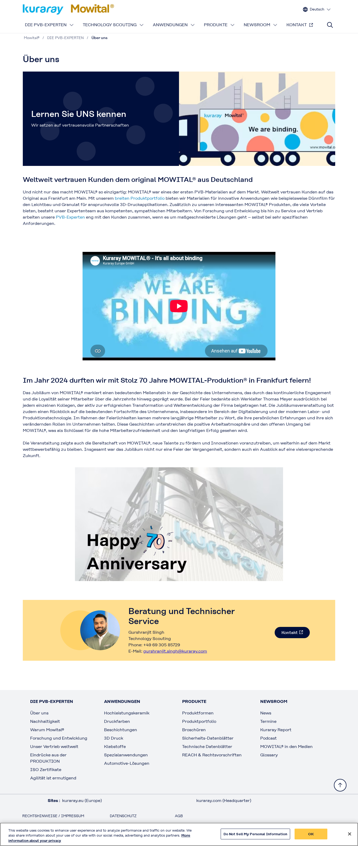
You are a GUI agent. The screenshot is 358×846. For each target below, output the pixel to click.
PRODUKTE (215, 24)
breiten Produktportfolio (140, 198)
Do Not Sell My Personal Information (256, 834)
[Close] (349, 834)
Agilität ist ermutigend (53, 778)
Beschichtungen (120, 729)
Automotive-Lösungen (126, 763)
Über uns (39, 713)
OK (310, 834)
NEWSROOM (257, 24)
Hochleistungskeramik (126, 713)
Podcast (268, 738)
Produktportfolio (199, 721)
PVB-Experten (70, 217)
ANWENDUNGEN (170, 24)
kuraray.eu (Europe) (82, 800)
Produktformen (198, 713)
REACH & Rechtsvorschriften (212, 754)
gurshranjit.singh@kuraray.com (175, 651)
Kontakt (289, 632)
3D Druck (113, 738)
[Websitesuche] (330, 25)
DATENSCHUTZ (123, 816)
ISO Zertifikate (45, 769)
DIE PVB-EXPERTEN (46, 24)
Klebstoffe (115, 746)
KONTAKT (296, 24)
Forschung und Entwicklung (58, 738)
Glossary (269, 754)
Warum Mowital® (47, 729)
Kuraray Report (275, 729)
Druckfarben (117, 721)
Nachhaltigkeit (45, 721)
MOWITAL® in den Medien (286, 746)
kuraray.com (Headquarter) (223, 800)
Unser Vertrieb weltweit (54, 746)
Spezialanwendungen (126, 754)
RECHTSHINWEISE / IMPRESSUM (53, 816)
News (265, 713)
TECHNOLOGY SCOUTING (110, 24)
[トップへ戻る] (340, 785)
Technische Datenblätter (207, 746)
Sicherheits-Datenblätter (208, 738)
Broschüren (194, 729)
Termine (268, 721)
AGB (179, 816)
